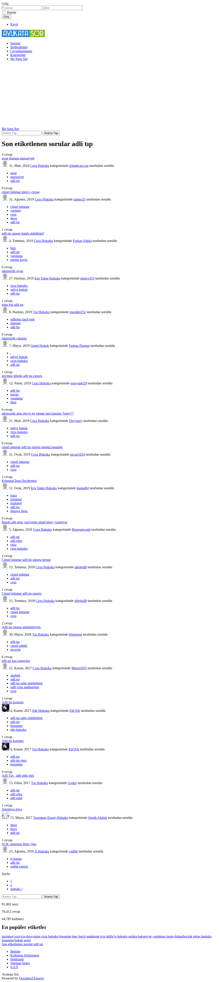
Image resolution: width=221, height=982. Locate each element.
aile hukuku (18, 729)
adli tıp (15, 181)
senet (27, 940)
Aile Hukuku (41, 710)
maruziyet (17, 177)
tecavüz (15, 649)
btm (13, 248)
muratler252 (77, 312)
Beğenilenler (19, 47)
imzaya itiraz (19, 511)
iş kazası (16, 858)
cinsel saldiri (18, 645)
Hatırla (11, 12)
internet (15, 323)
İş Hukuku (42, 851)
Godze (72, 783)
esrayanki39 (79, 383)
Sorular (15, 43)
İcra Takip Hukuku (47, 278)
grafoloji (16, 503)
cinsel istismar (19, 206)
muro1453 (87, 278)
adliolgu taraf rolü (22, 319)
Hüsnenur (75, 634)
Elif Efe (74, 710)
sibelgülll (80, 567)
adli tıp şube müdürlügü (26, 683)
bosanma (8, 940)
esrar (13, 173)
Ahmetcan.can (78, 165)
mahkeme (92, 936)
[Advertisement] (110, 94)
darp (13, 402)
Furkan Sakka (82, 241)
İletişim (15, 951)
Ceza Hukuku (39, 165)
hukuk (18, 940)
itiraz (13, 825)
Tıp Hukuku (41, 312)
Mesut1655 (79, 668)
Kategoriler (18, 55)
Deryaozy (75, 421)
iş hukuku (121, 936)
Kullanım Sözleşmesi (24, 955)
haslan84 (83, 488)
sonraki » (16, 889)
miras (37, 936)
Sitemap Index (20, 963)
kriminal (16, 499)
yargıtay (15, 210)
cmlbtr (73, 851)
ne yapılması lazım (161, 936)
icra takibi (107, 936)
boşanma (16, 726)
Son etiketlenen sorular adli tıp (22, 944)
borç (75, 936)
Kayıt (14, 24)
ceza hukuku (19, 285)
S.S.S (14, 967)
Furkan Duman (79, 345)
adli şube (16, 798)
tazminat (7, 936)
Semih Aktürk (97, 817)
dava (13, 218)
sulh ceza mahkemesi (24, 687)
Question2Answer (31, 978)
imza (13, 495)
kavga (14, 394)
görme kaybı (18, 260)
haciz (82, 936)
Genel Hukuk (39, 345)
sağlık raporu (19, 866)
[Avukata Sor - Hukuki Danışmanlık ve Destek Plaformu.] (23, 36)
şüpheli (15, 675)
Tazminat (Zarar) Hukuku (50, 817)
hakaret (143, 936)
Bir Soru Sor (19, 59)
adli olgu (16, 541)
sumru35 (79, 199)
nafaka (132, 936)
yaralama (16, 256)
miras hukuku (202, 936)
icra (23, 936)
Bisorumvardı (81, 529)
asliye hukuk (19, 289)
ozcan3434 (77, 454)
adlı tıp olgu (18, 760)
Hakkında (17, 959)
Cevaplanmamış (21, 51)
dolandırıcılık (183, 936)
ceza (13, 214)
